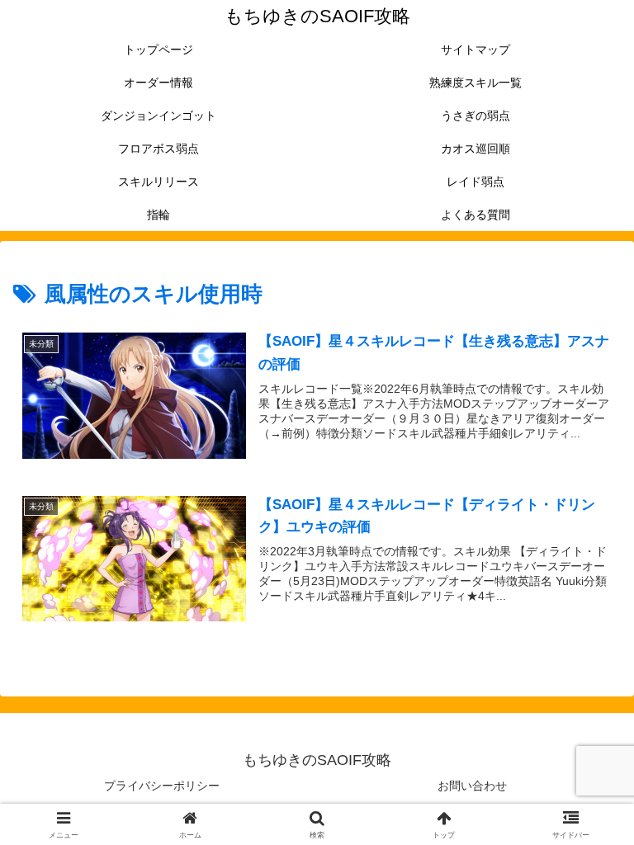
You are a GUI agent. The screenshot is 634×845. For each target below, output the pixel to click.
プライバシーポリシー (162, 785)
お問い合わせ (472, 785)
